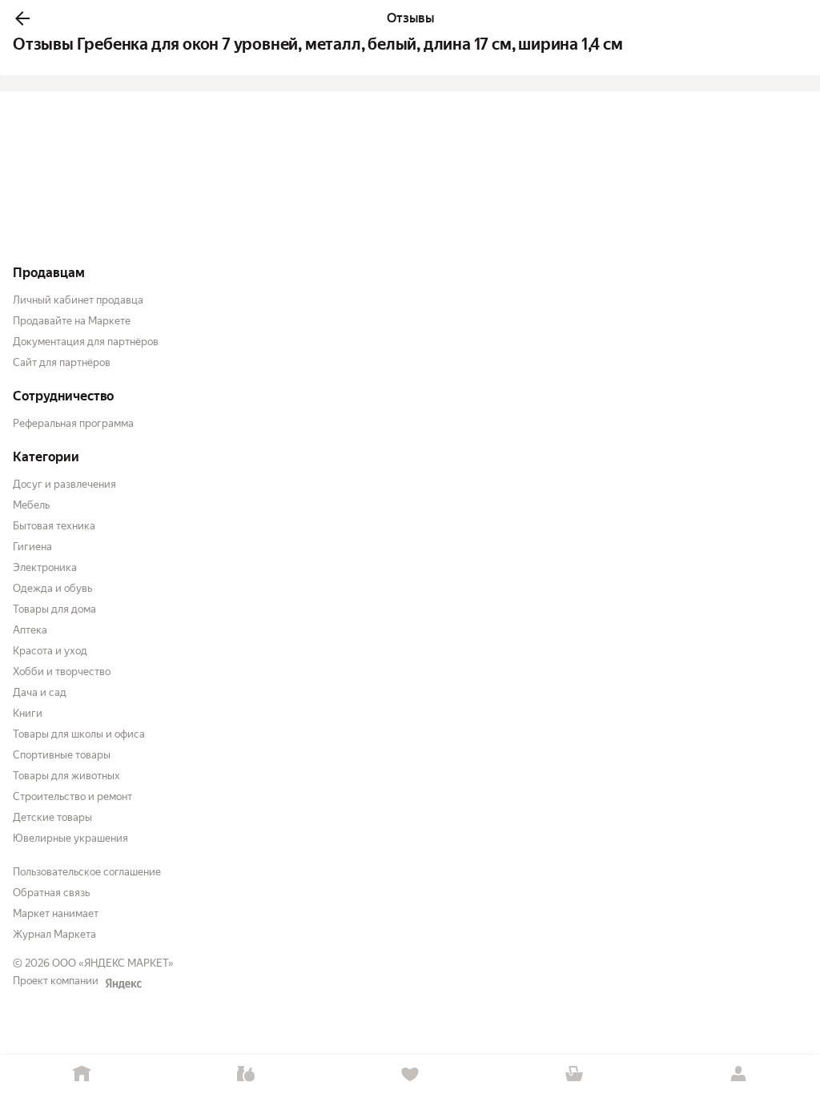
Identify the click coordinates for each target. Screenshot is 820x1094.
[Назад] (22, 18)
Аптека (30, 630)
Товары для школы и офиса (79, 734)
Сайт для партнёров (62, 362)
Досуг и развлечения (64, 484)
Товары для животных (66, 776)
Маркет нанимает (55, 913)
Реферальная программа (73, 423)
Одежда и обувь (52, 588)
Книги (27, 713)
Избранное (410, 1074)
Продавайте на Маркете (72, 321)
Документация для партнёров (86, 342)
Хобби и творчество (62, 672)
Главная (82, 1074)
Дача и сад (39, 692)
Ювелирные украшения (70, 838)
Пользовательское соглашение (87, 872)
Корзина (574, 1074)
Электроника (45, 567)
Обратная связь (51, 893)
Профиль (738, 1074)
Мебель (31, 505)
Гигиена (32, 547)
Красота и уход (50, 651)
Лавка (246, 1074)
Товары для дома (54, 609)
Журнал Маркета (54, 934)
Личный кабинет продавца (78, 300)
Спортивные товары (62, 755)
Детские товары (52, 817)
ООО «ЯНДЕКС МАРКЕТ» (113, 963)
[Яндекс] (123, 983)
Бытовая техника (54, 526)
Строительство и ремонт (72, 796)
